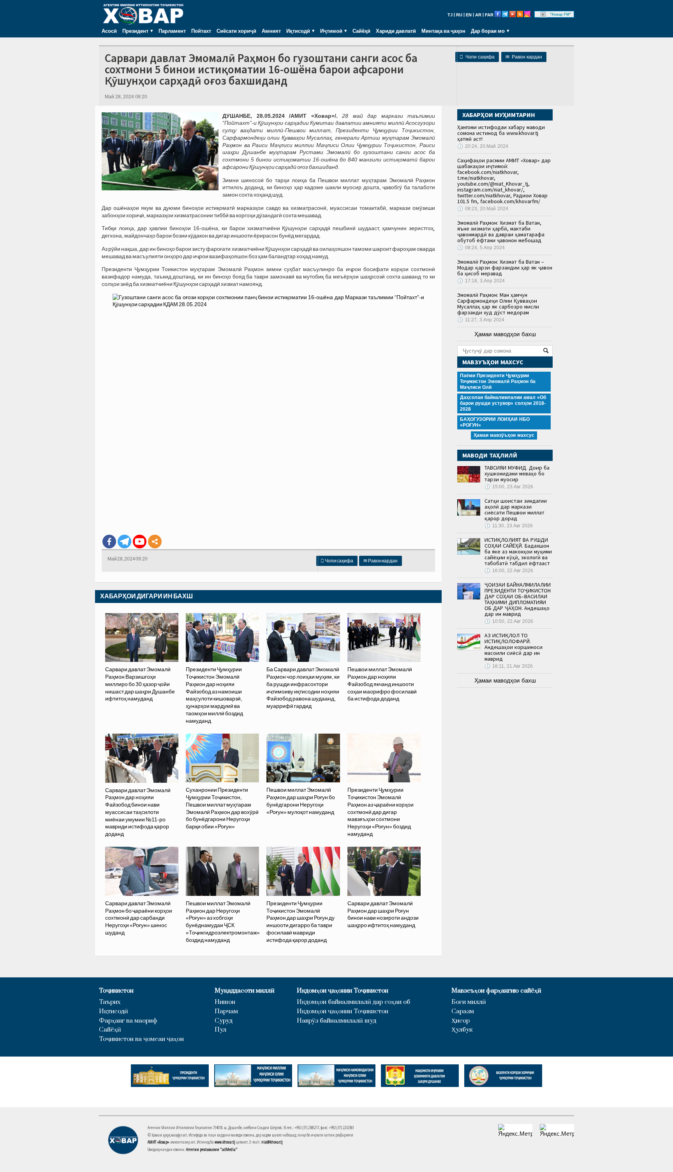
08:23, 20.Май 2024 (482, 208)
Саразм (462, 1011)
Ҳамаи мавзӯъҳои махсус (504, 435)
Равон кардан (524, 57)
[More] (155, 541)
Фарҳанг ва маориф (128, 1021)
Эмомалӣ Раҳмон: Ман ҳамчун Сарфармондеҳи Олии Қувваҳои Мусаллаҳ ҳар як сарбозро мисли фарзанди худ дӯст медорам (498, 303)
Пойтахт (201, 31)
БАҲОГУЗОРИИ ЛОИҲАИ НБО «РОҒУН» (495, 422)
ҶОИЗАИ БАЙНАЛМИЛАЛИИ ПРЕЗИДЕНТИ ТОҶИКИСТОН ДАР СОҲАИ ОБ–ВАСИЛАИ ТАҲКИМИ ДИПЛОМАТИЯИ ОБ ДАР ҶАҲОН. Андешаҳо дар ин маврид (517, 599)
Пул (220, 1030)
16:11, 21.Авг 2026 (508, 666)
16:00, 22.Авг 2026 (508, 570)
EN (469, 14)
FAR (489, 14)
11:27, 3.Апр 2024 (480, 320)
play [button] (543, 14)
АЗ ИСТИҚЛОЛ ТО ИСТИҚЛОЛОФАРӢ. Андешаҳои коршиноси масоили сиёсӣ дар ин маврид (513, 647)
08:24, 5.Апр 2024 (481, 247)
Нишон (225, 1002)
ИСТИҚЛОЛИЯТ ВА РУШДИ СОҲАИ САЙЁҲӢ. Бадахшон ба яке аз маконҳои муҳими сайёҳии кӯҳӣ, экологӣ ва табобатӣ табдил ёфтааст (518, 551)
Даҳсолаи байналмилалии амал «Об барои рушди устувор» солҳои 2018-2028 (503, 403)
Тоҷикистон (116, 991)
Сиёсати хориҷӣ (236, 31)
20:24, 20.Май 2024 (482, 146)
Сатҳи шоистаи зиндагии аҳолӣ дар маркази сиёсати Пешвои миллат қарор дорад (515, 509)
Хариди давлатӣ (396, 31)
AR (478, 14)
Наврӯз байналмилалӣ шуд (336, 1021)
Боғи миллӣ (468, 1002)
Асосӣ (109, 31)
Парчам (226, 1011)
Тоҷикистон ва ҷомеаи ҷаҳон (141, 1039)
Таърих (110, 1002)
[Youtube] (139, 541)
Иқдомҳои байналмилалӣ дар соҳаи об (353, 1002)
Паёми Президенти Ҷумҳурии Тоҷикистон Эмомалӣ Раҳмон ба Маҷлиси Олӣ (498, 381)
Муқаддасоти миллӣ (245, 991)
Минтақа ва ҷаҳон (443, 31)
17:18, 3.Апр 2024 (481, 281)
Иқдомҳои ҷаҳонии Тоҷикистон (342, 991)
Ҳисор (460, 1021)
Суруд (224, 1021)
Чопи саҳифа (477, 57)
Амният (271, 31)
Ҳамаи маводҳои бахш (505, 334)
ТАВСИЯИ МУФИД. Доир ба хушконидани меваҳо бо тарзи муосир (517, 473)
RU (459, 14)
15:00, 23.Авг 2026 (508, 486)
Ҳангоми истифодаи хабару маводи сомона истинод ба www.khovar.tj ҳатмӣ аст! (501, 133)
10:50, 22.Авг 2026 (508, 621)
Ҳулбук (461, 1030)
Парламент (172, 31)
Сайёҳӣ (361, 31)
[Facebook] (109, 541)
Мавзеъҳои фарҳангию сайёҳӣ (496, 991)
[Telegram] (124, 541)
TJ (450, 14)
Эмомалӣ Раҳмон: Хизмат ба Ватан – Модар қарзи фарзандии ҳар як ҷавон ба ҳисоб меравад (504, 267)
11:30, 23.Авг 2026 (508, 525)
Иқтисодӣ (113, 1011)
